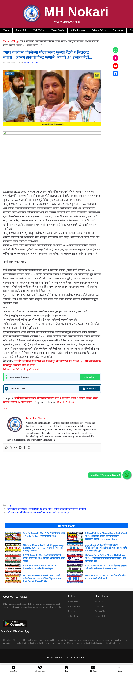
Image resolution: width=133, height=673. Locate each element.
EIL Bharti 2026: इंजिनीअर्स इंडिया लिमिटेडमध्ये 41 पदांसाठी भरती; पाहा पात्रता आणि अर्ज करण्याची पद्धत (106, 548)
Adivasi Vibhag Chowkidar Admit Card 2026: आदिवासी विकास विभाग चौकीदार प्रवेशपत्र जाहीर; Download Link (106, 536)
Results (71, 611)
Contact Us (100, 611)
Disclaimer (99, 606)
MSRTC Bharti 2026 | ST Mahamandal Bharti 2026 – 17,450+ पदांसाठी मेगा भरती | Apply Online (43, 548)
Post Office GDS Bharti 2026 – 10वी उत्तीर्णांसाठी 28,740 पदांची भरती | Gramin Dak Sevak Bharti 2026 (42, 578)
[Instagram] (29, 447)
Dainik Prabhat (65, 402)
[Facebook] (24, 447)
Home (6, 41)
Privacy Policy (101, 616)
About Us (99, 601)
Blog (15, 41)
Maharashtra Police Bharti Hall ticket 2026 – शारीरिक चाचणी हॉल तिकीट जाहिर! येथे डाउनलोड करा (105, 558)
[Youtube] (15, 447)
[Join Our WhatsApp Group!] (126, 474)
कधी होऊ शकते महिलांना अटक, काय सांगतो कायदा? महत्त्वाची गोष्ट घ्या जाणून (38, 512)
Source (7, 408)
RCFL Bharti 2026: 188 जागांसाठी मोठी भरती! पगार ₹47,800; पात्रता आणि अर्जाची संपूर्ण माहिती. (44, 558)
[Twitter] (11, 447)
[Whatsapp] (6, 447)
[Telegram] (20, 447)
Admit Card (73, 616)
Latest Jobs (73, 601)
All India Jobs (74, 606)
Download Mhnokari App (15, 631)
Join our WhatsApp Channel (22, 369)
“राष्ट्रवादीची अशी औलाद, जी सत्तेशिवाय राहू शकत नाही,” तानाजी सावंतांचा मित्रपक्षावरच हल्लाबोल (46, 509)
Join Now (91, 377)
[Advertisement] (52, 476)
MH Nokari (76, 12)
